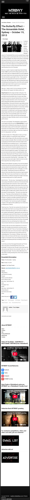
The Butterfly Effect (16, 302)
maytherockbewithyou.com (16, 496)
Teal (10, 302)
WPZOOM (9, 499)
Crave (5, 300)
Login (27, 0)
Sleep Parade (5, 302)
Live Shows (4, 22)
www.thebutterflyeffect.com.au (13, 268)
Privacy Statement (5, 333)
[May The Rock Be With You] (15, 10)
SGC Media (17, 300)
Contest (3, 337)
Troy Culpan (5, 39)
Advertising (4, 335)
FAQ (2, 332)
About (2, 328)
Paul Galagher (11, 300)
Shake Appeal (24, 300)
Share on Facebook (12, 297)
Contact (3, 330)
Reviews (9, 22)
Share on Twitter (15, 297)
